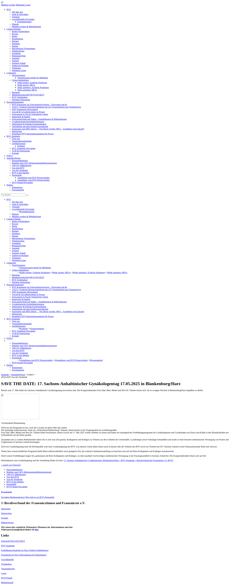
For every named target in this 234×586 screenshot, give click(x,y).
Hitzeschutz (17, 131)
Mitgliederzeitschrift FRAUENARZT (28, 95)
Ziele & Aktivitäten (20, 14)
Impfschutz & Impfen (21, 117)
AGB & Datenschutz (21, 151)
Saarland (15, 58)
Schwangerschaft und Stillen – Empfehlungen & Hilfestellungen (39, 119)
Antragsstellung (37, 328)
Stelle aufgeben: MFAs (27, 90)
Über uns (16, 139)
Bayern (15, 34)
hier (36, 529)
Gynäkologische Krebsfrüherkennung (28, 121)
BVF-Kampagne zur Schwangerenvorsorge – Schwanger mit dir (39, 104)
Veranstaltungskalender (22, 141)
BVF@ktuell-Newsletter (22, 182)
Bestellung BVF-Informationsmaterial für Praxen (33, 134)
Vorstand (16, 17)
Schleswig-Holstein (20, 65)
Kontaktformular (24, 22)
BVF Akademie (13, 136)
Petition (9, 185)
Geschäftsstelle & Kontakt (23, 19)
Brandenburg (17, 39)
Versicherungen (18, 75)
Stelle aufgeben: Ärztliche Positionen (33, 87)
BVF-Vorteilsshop (19, 97)
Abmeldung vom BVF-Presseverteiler (33, 180)
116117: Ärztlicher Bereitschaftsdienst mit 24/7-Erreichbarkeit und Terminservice (46, 107)
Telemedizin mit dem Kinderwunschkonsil (30, 126)
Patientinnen (17, 187)
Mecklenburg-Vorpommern (23, 48)
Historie (15, 24)
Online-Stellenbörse (20, 80)
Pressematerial (96, 360)
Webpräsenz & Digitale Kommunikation (29, 124)
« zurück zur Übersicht (11, 465)
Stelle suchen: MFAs (26, 85)
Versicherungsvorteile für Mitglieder (32, 78)
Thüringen (16, 68)
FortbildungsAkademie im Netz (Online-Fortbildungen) (24, 550)
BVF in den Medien (20, 173)
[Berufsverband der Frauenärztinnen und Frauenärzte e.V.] (2, 2)
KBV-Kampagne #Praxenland (25, 109)
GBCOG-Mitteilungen (21, 165)
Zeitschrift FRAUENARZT (13, 541)
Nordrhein (16, 53)
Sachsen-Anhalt (18, 63)
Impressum (5, 509)
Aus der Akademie (20, 170)
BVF (8, 9)
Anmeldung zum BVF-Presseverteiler (33, 178)
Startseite (5, 374)
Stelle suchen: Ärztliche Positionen (32, 82)
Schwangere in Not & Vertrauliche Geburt (30, 114)
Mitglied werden (8, 5)
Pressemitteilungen (20, 160)
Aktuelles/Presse (13, 158)
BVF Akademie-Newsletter (23, 148)
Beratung (16, 92)
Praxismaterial (18, 190)
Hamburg (16, 44)
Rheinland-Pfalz (19, 56)
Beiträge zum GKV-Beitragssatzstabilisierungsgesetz (34, 163)
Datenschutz (6, 513)
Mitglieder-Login (23, 5)
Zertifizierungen (19, 143)
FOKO (9, 156)
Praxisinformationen (15, 102)
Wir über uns (17, 12)
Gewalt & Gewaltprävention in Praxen (28, 112)
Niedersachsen (18, 51)
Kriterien (21, 146)
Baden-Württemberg (20, 31)
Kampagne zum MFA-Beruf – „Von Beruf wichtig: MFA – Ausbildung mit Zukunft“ (48, 129)
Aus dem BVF (18, 168)
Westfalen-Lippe (19, 70)
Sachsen (15, 61)
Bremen (15, 41)
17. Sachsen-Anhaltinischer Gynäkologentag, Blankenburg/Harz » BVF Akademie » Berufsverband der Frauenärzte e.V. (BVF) (118, 460)
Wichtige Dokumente (21, 100)
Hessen (15, 46)
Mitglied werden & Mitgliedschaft (26, 26)
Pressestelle (17, 175)
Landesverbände (13, 29)
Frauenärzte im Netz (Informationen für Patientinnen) (23, 555)
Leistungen (11, 73)
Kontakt (15, 153)
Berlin (14, 36)
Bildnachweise (7, 522)
